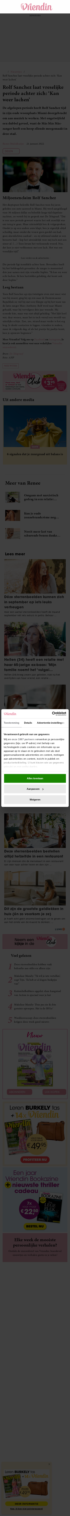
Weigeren (35, 799)
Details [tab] (28, 722)
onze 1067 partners (23, 739)
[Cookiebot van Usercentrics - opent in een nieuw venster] (52, 714)
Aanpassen (33, 788)
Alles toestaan (35, 778)
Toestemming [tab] (11, 722)
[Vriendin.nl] (37, 7)
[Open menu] (8, 6)
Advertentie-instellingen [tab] (50, 722)
